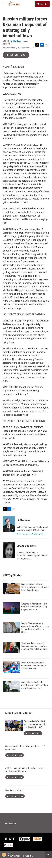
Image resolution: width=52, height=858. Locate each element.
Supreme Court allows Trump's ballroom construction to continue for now (35, 587)
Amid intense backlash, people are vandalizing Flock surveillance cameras (34, 685)
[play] (4, 854)
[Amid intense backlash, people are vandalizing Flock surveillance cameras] (11, 686)
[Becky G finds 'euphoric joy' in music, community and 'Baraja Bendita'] (14, 725)
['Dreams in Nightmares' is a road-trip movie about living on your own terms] (11, 608)
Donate (43, 4)
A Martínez (16, 41)
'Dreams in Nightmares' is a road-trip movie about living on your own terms (34, 607)
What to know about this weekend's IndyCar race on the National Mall (33, 665)
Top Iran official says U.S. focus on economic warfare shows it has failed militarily (34, 646)
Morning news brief (14, 790)
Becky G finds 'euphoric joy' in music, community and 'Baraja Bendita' (35, 724)
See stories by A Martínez (30, 534)
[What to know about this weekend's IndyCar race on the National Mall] (11, 667)
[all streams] (48, 854)
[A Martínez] (9, 524)
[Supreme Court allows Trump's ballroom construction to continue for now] (11, 588)
